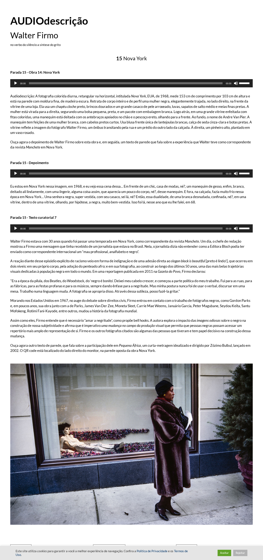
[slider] (245, 83)
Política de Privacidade (152, 551)
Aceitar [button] (224, 552)
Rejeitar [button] (240, 552)
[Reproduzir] (16, 83)
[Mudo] (236, 83)
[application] (131, 83)
